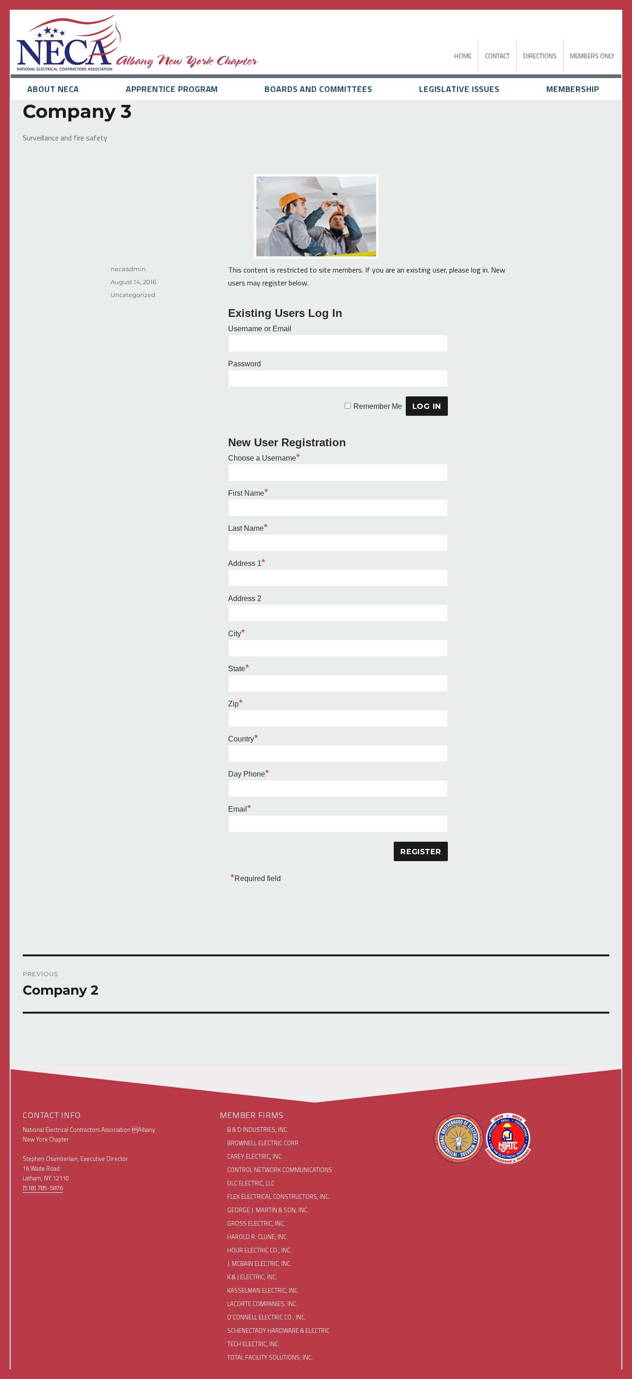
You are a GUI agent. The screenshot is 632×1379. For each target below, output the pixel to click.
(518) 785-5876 (43, 1187)
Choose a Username (264, 458)
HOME (462, 56)
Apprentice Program (172, 89)
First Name (248, 493)
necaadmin (128, 269)
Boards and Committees (318, 89)
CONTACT (497, 56)
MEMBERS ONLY (592, 56)
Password (244, 364)
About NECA (53, 89)
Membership (572, 89)
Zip (235, 704)
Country (243, 739)
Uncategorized (133, 294)
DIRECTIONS (540, 56)
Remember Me (377, 406)
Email (239, 809)
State (238, 669)
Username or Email (259, 329)
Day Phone (248, 774)
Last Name (248, 528)
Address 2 (244, 598)
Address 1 (247, 563)
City (236, 634)
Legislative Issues (459, 89)
